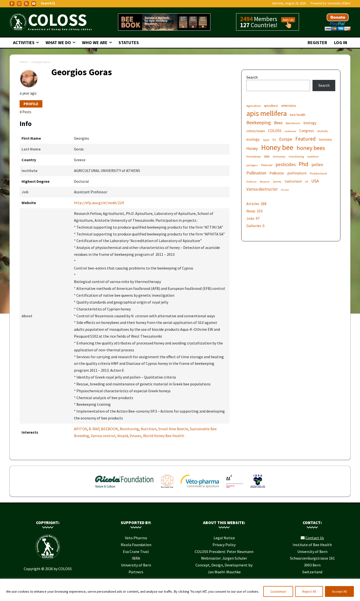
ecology (253, 139)
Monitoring (129, 428)
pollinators (297, 173)
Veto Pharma (136, 537)
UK (306, 181)
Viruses (135, 435)
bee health (297, 114)
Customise (278, 591)
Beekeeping (258, 122)
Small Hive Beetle (173, 428)
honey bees (311, 147)
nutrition (313, 156)
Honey (252, 148)
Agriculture (253, 106)
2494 (246, 19)
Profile (31, 103)
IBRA (267, 156)
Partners (136, 571)
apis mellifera (266, 113)
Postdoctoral (318, 173)
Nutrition (148, 428)
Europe (285, 139)
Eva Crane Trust (136, 551)
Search (252, 77)
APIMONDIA (288, 106)
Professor (251, 181)
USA (315, 181)
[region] (180, 590)
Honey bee (277, 147)
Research (265, 181)
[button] (48, 3)
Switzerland (293, 181)
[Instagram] (19, 3)
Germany (325, 139)
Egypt (266, 139)
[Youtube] (33, 3)
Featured (305, 138)
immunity (279, 156)
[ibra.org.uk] (258, 488)
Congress (306, 130)
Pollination (256, 172)
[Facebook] (12, 3)
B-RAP (94, 428)
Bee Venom (293, 123)
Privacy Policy (224, 544)
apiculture (271, 105)
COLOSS (274, 130)
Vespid (122, 435)
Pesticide (266, 165)
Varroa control (103, 435)
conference (290, 131)
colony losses (255, 131)
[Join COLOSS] (286, 26)
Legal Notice (224, 537)
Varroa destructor (262, 189)
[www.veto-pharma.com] (200, 488)
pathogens (252, 165)
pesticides (286, 164)
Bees (278, 122)
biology (310, 122)
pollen (317, 164)
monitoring (296, 156)
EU (274, 139)
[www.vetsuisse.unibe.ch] (235, 488)
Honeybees (253, 156)
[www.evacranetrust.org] (167, 488)
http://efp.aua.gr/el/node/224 (99, 202)
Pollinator (276, 173)
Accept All (339, 591)
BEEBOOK (109, 428)
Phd (303, 164)
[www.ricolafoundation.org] (124, 488)
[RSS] (26, 3)
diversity (322, 131)
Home (23, 62)
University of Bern (339, 3)
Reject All (309, 591)
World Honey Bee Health (163, 435)
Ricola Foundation (136, 544)
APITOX (80, 428)
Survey (277, 181)
